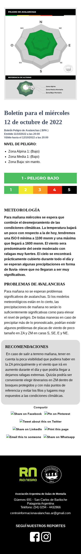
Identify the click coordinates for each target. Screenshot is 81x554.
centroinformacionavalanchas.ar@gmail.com (40, 513)
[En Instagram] (46, 540)
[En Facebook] (35, 540)
